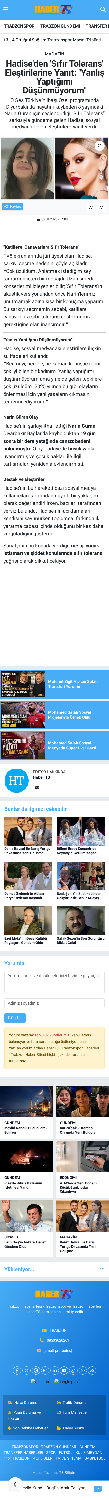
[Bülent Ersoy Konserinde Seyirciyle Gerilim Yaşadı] (81, 830)
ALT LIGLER (42, 1458)
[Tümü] (102, 1269)
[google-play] (66, 1383)
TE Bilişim (67, 1472)
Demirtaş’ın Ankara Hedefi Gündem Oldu (25, 1244)
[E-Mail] (37, 788)
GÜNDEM (12, 1123)
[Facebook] (17, 1370)
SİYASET (11, 1237)
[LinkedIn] (54, 1370)
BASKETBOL (95, 1458)
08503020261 (58, 1340)
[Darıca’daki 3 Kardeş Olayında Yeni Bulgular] (82, 1101)
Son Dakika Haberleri (31, 1428)
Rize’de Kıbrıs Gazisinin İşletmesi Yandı (23, 1185)
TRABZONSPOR (19, 26)
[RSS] (92, 1370)
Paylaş (15, 206)
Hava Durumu (25, 1402)
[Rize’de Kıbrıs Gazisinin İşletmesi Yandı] (26, 1156)
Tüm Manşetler (75, 1412)
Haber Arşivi (73, 1428)
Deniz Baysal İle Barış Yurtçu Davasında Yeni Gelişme (27, 851)
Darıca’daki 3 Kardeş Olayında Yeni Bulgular (78, 1130)
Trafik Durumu (74, 1402)
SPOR (51, 1452)
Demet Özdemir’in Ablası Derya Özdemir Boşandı (24, 895)
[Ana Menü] (5, 9)
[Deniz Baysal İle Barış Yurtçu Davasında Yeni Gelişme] (28, 830)
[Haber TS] (16, 780)
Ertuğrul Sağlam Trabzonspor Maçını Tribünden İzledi (54, 39)
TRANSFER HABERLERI (23, 1452)
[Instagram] (45, 1370)
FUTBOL (65, 1452)
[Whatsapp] (83, 1370)
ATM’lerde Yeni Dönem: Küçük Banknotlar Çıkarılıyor (79, 1187)
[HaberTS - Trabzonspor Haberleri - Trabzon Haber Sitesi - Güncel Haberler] (54, 9)
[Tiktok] (73, 1370)
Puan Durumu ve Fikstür (24, 1415)
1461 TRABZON (17, 1458)
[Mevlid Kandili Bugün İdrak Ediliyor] (26, 1101)
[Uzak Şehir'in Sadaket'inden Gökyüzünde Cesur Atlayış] (81, 875)
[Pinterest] (36, 1370)
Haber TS (41, 777)
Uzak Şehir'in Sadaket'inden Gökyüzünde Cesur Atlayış (79, 895)
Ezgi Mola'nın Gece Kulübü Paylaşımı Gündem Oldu (25, 940)
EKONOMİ (68, 1177)
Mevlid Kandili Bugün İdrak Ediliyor (52, 1487)
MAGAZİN (54, 53)
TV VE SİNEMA (68, 1458)
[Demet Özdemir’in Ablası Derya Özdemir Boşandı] (28, 875)
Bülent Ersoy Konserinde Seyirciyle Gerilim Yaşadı (77, 851)
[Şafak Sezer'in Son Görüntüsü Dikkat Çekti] (81, 920)
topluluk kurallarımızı (53, 1035)
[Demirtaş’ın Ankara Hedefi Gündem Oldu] (26, 1216)
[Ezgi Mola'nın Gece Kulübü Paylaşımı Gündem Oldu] (28, 920)
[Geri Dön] (15, 1484)
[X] (26, 1370)
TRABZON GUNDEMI (60, 26)
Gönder (15, 1017)
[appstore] (40, 1383)
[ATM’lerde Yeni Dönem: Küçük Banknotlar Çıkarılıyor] (82, 1156)
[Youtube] (64, 1370)
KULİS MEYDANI (89, 1452)
